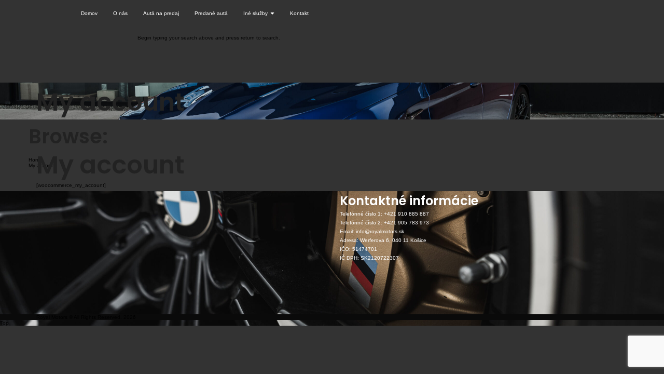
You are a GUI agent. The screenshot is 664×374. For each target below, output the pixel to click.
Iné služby (256, 13)
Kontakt (299, 13)
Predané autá (211, 13)
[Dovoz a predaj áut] (55, 13)
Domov (89, 13)
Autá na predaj (161, 13)
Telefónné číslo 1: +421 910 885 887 (384, 214)
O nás (120, 13)
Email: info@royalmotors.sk (372, 231)
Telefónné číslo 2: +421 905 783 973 (384, 222)
